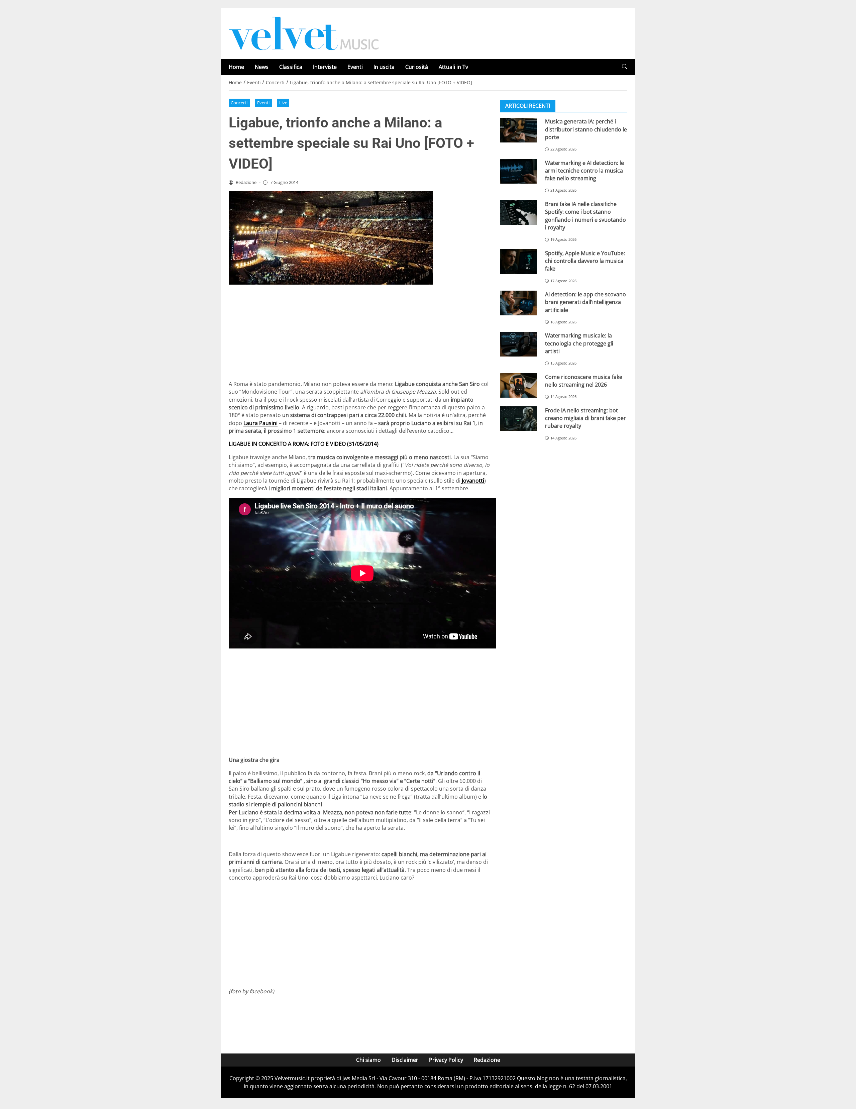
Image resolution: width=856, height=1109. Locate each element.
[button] (624, 67)
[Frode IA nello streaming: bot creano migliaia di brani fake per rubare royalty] (518, 418)
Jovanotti (473, 480)
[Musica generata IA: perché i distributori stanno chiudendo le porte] (518, 130)
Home (236, 67)
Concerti (239, 103)
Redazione (487, 1060)
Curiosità (416, 67)
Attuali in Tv (453, 67)
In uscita (384, 67)
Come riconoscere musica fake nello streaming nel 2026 (583, 380)
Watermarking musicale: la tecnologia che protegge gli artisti (579, 343)
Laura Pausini (260, 423)
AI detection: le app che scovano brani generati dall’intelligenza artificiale (585, 302)
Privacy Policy (446, 1060)
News (262, 67)
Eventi (355, 67)
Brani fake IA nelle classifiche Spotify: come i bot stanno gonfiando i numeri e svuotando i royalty (585, 215)
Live (283, 103)
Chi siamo (368, 1060)
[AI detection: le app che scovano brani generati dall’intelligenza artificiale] (518, 303)
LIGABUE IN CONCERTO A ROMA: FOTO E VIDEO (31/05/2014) (304, 443)
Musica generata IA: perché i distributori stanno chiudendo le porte (586, 129)
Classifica (290, 67)
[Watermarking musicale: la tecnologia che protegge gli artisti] (518, 344)
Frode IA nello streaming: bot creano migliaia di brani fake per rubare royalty (585, 417)
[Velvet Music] (304, 32)
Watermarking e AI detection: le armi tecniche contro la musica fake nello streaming (584, 170)
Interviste (325, 67)
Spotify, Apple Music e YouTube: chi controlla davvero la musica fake (585, 260)
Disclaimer (405, 1060)
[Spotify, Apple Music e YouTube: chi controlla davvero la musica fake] (518, 261)
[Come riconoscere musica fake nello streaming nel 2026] (518, 385)
